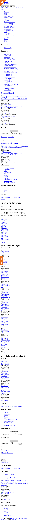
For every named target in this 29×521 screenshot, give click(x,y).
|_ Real (7, 80)
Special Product (5, 364)
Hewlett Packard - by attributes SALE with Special (14, 99)
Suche (3, 456)
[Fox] (14, 132)
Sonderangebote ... (8, 85)
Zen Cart (6, 41)
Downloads (4, 226)
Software (6, 13)
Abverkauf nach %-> (10, 67)
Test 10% (6, 20)
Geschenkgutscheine (9, 16)
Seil (2, 332)
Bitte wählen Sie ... (5, 133)
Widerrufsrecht (7, 172)
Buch (2, 287)
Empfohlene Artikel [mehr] (9, 143)
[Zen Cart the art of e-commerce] (12, 450)
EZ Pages (6, 37)
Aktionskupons (8, 181)
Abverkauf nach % (8, 24)
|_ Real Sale (8, 81)
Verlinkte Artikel (8, 17)
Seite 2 (5, 188)
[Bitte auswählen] (14, 131)
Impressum (6, 175)
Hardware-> (8, 54)
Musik (5, 32)
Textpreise (3, 235)
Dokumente (7, 33)
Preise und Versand (9, 168)
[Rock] (14, 443)
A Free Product (4, 117)
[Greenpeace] (7, 453)
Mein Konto (7, 509)
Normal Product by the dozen (5, 277)
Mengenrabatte (4, 230)
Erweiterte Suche (5, 462)
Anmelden (6, 3)
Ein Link (6, 412)
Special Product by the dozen (5, 309)
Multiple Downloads (9, 474)
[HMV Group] (14, 433)
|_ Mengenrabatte (9, 77)
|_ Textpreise (8, 78)
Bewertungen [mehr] (7, 137)
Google (6, 424)
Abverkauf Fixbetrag (9, 26)
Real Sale (3, 242)
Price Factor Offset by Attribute (4, 346)
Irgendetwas (7, 414)
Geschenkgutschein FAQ (10, 179)
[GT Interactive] (14, 133)
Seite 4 (5, 191)
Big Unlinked (7, 29)
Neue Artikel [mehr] (7, 93)
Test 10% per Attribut (9, 22)
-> (10, 72)
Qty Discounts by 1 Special (5, 392)
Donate (1, 260)
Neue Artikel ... (8, 87)
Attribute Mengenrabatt (4, 323)
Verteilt (5, 40)
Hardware (6, 12)
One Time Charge (5, 297)
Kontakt (6, 39)
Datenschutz (7, 169)
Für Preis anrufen (8, 23)
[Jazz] (14, 442)
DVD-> (7, 57)
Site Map (6, 178)
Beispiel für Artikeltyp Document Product (11, 147)
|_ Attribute (8, 74)
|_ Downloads (8, 75)
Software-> (7, 55)
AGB (5, 171)
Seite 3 (5, 190)
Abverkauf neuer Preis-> (11, 70)
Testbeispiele (7, 19)
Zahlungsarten (7, 173)
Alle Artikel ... (7, 90)
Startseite (3, 199)
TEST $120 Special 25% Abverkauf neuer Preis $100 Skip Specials (14, 484)
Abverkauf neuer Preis (9, 27)
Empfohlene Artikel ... (9, 88)
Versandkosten (7, 104)
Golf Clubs (3, 254)
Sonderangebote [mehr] (8, 478)
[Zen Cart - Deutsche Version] (11, 197)
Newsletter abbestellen (9, 182)
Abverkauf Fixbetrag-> (10, 68)
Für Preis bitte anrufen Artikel (8, 107)
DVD (5, 14)
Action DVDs (7, 515)
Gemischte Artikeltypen (10, 34)
